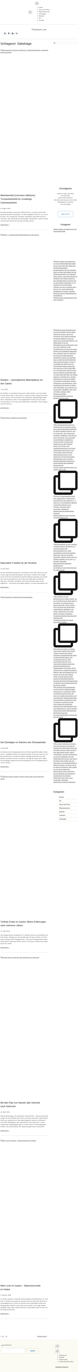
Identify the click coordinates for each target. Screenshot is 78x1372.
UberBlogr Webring (61, 1367)
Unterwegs (62, 819)
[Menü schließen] (37, 3)
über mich (65, 214)
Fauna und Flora (64, 804)
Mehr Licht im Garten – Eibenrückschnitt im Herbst (20, 1287)
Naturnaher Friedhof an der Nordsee (18, 563)
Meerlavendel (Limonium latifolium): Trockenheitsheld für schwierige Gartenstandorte (18, 199)
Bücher (61, 797)
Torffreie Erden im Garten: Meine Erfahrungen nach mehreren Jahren (23, 923)
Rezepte (61, 811)
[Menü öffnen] (30, 12)
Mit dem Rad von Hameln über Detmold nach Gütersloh (20, 1104)
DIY (60, 801)
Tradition (62, 815)
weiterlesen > (5, 225)
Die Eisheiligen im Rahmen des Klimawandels (23, 742)
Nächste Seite (43, 1336)
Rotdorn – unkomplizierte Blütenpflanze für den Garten (21, 382)
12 (6, 1336)
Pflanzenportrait (64, 808)
